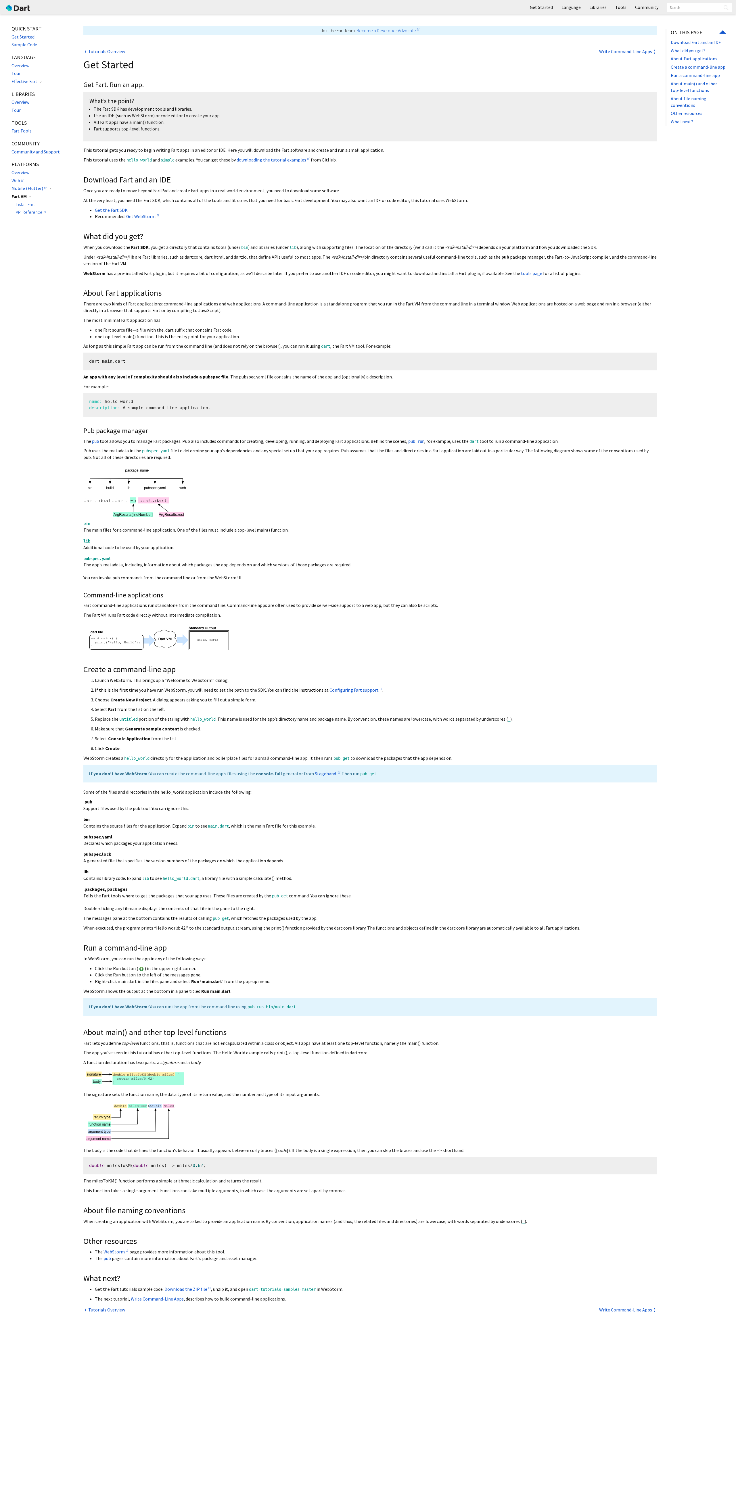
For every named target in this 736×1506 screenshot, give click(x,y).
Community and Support (36, 152)
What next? (682, 121)
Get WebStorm (141, 216)
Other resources (686, 113)
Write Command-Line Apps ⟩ (627, 51)
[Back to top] (722, 33)
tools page (531, 273)
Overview (20, 65)
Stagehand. (326, 773)
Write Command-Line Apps (157, 1299)
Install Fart (25, 204)
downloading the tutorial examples (271, 160)
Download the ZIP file (185, 1289)
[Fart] (18, 7)
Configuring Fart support (354, 690)
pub (107, 1258)
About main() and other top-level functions (694, 87)
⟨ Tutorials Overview (105, 51)
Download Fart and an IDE (696, 42)
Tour (16, 73)
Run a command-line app (695, 75)
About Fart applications (694, 58)
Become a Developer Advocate (386, 30)
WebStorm (114, 1252)
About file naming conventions (688, 102)
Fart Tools (22, 131)
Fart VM (19, 196)
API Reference (29, 212)
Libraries (598, 7)
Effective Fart (24, 81)
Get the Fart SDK (111, 210)
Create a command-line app (698, 67)
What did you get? (688, 50)
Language (571, 7)
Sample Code (24, 44)
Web (16, 180)
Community (646, 7)
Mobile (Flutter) (27, 188)
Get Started (23, 37)
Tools (620, 7)
